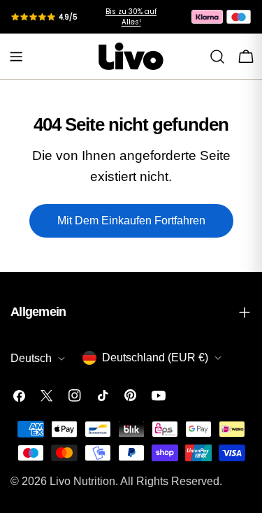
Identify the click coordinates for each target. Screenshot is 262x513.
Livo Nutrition (82, 481)
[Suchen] (217, 57)
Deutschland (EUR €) (155, 357)
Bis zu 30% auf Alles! (131, 16)
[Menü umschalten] (16, 57)
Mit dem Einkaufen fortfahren (131, 220)
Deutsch (31, 358)
